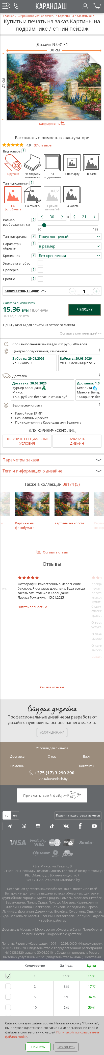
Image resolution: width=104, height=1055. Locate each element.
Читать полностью (32, 607)
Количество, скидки (22, 290)
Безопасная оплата (27, 405)
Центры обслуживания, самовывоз (39, 351)
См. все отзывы (52, 687)
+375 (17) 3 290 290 (54, 773)
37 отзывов (42, 145)
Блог (86, 756)
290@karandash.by (53, 778)
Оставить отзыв (55, 552)
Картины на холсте (69, 523)
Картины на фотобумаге (24, 525)
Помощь (17, 766)
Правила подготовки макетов (78, 815)
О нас (52, 756)
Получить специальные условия (27, 441)
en (15, 815)
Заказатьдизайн (77, 441)
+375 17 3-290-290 (37, 879)
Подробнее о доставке (64, 934)
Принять (38, 1046)
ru (6, 815)
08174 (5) (71, 484)
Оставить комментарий (79, 333)
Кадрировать (50, 123)
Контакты (86, 766)
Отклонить (66, 1046)
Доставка (19, 376)
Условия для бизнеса (52, 748)
